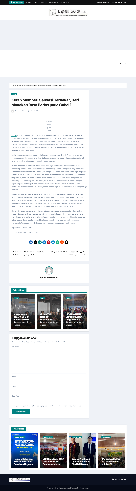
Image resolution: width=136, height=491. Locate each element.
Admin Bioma (22, 111)
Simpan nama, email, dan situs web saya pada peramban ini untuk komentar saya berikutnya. (47, 406)
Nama (14, 376)
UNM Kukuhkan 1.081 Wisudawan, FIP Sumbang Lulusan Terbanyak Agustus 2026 (53, 464)
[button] (126, 64)
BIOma (14, 135)
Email (14, 386)
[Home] (12, 63)
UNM (14, 94)
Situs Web (15, 396)
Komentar (16, 346)
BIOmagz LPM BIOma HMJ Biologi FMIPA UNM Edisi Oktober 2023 (42, 69)
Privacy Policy (22, 53)
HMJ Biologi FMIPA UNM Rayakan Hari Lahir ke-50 (110, 462)
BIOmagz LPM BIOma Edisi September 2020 (34, 75)
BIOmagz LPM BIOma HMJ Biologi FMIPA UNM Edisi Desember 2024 (58, 53)
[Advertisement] (68, 35)
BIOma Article (19, 437)
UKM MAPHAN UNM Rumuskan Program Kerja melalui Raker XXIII (74, 319)
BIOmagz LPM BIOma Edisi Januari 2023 (88, 69)
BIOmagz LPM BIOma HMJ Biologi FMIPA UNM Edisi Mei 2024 (40, 64)
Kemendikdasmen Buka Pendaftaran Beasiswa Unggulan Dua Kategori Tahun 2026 (24, 464)
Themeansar (84, 488)
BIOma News (48, 437)
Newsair (74, 488)
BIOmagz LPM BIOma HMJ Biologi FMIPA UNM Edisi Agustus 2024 (42, 58)
